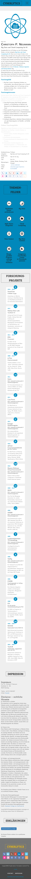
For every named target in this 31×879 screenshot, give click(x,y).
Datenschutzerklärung (15, 877)
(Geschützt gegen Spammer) (17, 167)
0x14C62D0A (13, 168)
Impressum (18, 873)
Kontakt (7, 693)
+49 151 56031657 (15, 165)
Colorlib (15, 869)
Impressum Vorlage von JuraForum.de (14, 806)
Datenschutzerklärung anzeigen (9, 828)
